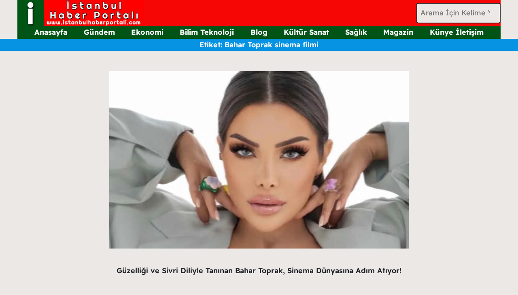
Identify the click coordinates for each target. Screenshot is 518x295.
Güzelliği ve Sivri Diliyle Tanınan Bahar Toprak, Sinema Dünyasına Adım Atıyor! (259, 270)
